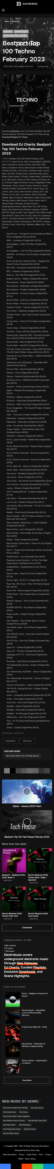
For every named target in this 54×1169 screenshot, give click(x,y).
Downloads (27, 971)
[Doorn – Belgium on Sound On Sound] (13, 999)
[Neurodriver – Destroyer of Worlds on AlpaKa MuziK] (13, 1050)
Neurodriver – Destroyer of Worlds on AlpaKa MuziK (33, 1045)
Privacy (22, 1155)
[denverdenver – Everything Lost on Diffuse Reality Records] (13, 1016)
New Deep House (9, 1112)
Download (10, 741)
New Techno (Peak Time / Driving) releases (22, 756)
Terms (41, 1155)
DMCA (20, 1159)
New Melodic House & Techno (14, 1121)
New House (23, 1112)
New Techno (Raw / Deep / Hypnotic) (16, 1116)
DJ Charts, (12, 967)
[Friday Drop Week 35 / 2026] (13, 1033)
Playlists (39, 967)
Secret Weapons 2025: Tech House (38, 914)
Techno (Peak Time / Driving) (15, 36)
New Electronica (25, 1125)
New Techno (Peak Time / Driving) (15, 1108)
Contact (48, 1155)
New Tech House (37, 1108)
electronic (15, 131)
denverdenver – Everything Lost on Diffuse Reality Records (33, 1012)
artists (8, 948)
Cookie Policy (31, 1155)
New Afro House (30, 1129)
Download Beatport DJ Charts (15, 137)
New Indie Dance (9, 1125)
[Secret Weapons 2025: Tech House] (40, 899)
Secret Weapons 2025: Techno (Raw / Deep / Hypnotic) (38, 877)
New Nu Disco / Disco (11, 1133)
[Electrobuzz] (27, 4)
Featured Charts (21, 31)
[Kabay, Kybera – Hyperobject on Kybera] (13, 1066)
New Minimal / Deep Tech (37, 1121)
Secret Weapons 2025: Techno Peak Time (12, 914)
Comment (27, 927)
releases (10, 945)
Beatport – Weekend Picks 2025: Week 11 (13, 876)
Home (6, 21)
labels (9, 951)
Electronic (16, 21)
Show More (27, 1080)
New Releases (27, 963)
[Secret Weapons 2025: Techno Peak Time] (14, 899)
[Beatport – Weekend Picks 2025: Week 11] (14, 860)
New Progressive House (12, 1129)
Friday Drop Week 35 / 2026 (34, 1027)
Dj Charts (27, 741)
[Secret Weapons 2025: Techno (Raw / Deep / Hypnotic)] (40, 860)
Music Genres (30, 1159)
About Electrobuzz (10, 1155)
